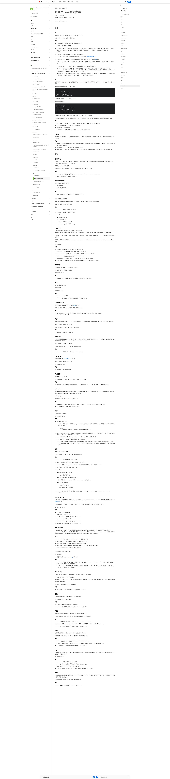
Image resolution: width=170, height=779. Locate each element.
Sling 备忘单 (35, 140)
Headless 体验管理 (36, 192)
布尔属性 (123, 32)
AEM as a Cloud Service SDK (38, 81)
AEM (60, 8)
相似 (122, 77)
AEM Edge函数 (35, 126)
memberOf (123, 56)
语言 (122, 51)
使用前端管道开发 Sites (37, 114)
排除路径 (123, 43)
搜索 (34, 173)
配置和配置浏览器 (36, 98)
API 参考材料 (35, 104)
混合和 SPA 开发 (35, 195)
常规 (121, 19)
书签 (123, 14)
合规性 (32, 219)
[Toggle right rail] (120, 5)
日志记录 (34, 93)
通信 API (32, 49)
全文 (122, 46)
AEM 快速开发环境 (36, 84)
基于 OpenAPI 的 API (37, 106)
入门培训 (32, 31)
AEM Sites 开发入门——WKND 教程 (40, 134)
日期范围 (123, 40)
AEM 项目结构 (35, 76)
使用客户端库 (36, 152)
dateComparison (124, 38)
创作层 (33, 208)
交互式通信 (33, 44)
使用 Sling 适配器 (36, 142)
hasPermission (124, 48)
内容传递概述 (34, 211)
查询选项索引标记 (91, 56)
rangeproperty (124, 69)
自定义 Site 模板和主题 (37, 117)
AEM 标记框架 (36, 167)
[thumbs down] (97, 777)
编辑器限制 (35, 157)
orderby (122, 27)
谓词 (121, 30)
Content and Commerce (35, 57)
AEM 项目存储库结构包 (37, 79)
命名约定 (35, 160)
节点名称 (123, 59)
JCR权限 (74, 305)
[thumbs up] (94, 777)
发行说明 (32, 23)
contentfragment (124, 35)
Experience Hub (34, 28)
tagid (122, 83)
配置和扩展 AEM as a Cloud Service (38, 203)
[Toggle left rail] (49, 5)
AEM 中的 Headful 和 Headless (38, 120)
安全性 (32, 25)
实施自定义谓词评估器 (38, 181)
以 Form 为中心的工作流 (35, 47)
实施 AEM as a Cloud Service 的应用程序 (39, 68)
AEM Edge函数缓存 (36, 129)
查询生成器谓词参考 (38, 178)
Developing (60, 19)
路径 (122, 64)
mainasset (123, 54)
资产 (31, 39)
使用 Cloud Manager (35, 70)
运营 (31, 217)
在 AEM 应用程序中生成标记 (39, 170)
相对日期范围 (124, 72)
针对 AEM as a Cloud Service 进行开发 (38, 73)
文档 (56, 8)
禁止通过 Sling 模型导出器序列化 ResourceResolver (39, 123)
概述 (31, 20)
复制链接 (127, 14)
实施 (31, 65)
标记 (122, 80)
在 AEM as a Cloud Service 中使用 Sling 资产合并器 (41, 146)
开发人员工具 (34, 198)
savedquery (123, 75)
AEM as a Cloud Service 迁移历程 (37, 33)
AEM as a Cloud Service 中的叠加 (39, 149)
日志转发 (34, 96)
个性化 (33, 200)
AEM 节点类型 (36, 187)
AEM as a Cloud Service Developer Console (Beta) (40, 90)
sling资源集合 (67, 358)
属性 (122, 67)
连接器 (32, 214)
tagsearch (123, 85)
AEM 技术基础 (35, 101)
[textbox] (39, 13)
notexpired (123, 61)
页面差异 (35, 154)
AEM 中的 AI (33, 52)
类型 (122, 88)
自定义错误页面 (36, 184)
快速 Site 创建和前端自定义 (38, 112)
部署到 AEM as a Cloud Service (37, 206)
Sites (32, 36)
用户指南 (64, 8)
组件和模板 (35, 165)
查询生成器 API (37, 175)
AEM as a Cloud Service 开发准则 (39, 86)
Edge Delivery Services (35, 60)
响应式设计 (35, 162)
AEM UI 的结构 (36, 137)
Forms (32, 41)
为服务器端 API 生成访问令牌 (38, 109)
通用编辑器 (34, 190)
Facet (96, 59)
